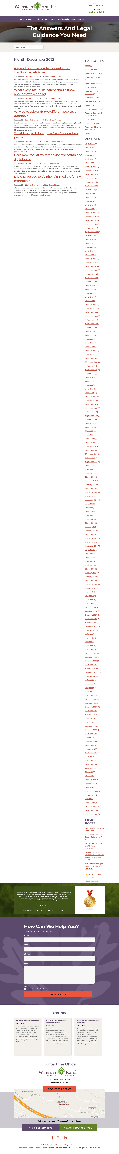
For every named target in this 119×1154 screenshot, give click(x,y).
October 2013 (90, 714)
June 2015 (89, 638)
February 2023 (91, 304)
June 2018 (89, 511)
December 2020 (91, 404)
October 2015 (90, 622)
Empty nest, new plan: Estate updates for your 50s (94, 837)
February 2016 (90, 607)
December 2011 (90, 745)
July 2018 (89, 508)
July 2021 (89, 377)
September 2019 (91, 462)
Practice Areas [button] (40, 19)
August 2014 (90, 676)
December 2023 (91, 266)
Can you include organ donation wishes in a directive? (94, 866)
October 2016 (90, 588)
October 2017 (90, 542)
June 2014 (89, 684)
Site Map (31, 1148)
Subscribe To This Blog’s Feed (94, 876)
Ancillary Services (43, 910)
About (29, 19)
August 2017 (90, 550)
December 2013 (91, 707)
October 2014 (90, 669)
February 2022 (91, 351)
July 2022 (89, 331)
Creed (87, 66)
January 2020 (90, 446)
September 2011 (91, 753)
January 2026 (90, 170)
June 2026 (89, 151)
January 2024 (90, 262)
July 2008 (89, 799)
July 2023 (89, 285)
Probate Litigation (56, 141)
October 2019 (90, 458)
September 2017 (91, 546)
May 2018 (89, 515)
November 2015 (91, 619)
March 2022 (90, 347)
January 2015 (90, 657)
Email (27, 945)
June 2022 (89, 335)
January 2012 (90, 741)
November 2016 (91, 584)
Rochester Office (59, 1089)
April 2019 (89, 473)
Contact (80, 19)
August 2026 (90, 144)
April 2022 (89, 343)
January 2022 (90, 354)
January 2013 (90, 726)
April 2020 (89, 435)
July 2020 (89, 423)
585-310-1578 (96, 12)
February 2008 (91, 806)
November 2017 (91, 538)
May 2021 (89, 385)
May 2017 (89, 561)
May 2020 (89, 431)
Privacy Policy (41, 1148)
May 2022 (89, 339)
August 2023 (90, 282)
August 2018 (90, 504)
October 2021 (90, 366)
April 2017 (89, 565)
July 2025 (89, 193)
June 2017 (89, 557)
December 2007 (91, 810)
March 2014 (89, 695)
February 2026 (91, 167)
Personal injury (91, 101)
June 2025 (89, 197)
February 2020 (91, 442)
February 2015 (90, 653)
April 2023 (89, 297)
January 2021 (90, 400)
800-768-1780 (96, 5)
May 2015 (89, 642)
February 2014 (90, 699)
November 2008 (91, 791)
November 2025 (91, 178)
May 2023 (89, 293)
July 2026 (89, 147)
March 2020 (90, 439)
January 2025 (90, 216)
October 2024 (90, 228)
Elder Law (89, 69)
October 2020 (90, 412)
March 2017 (89, 569)
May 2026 (89, 155)
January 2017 (90, 577)
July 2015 (89, 634)
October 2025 (90, 182)
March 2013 (89, 722)
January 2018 (90, 531)
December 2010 (91, 764)
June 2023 (89, 289)
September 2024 (91, 232)
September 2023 (91, 278)
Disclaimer (28, 986)
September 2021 (91, 370)
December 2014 (91, 661)
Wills (87, 133)
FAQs (52, 19)
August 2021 (90, 373)
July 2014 (89, 680)
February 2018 (90, 527)
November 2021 (91, 362)
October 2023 (90, 274)
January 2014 (90, 703)
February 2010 (90, 780)
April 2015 (89, 645)
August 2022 (90, 327)
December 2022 (91, 312)
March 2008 (90, 803)
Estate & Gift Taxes (92, 73)
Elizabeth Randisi (31, 77)
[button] (17, 900)
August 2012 (90, 737)
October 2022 (90, 320)
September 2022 (91, 324)
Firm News (89, 87)
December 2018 (91, 488)
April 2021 (89, 389)
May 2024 (89, 247)
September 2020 (91, 416)
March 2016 (89, 603)
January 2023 (90, 308)
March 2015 (89, 649)
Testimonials (63, 19)
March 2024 (90, 255)
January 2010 (90, 783)
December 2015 (91, 615)
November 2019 (91, 454)
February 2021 (90, 396)
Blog (73, 19)
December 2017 (91, 534)
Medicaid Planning (92, 98)
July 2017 (89, 553)
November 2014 (91, 665)
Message (27, 963)
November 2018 (91, 492)
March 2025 (90, 209)
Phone (27, 954)
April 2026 (89, 159)
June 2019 (89, 465)
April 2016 (89, 600)
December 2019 (91, 450)
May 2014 (89, 688)
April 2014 (89, 691)
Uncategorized (91, 123)
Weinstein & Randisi (54, 1145)
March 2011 (89, 760)
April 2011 (89, 757)
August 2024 (90, 236)
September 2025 (91, 186)
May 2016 (89, 596)
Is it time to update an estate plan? (27, 1020)
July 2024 (89, 239)
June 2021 (89, 381)
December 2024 (91, 220)
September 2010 (91, 768)
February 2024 (91, 259)
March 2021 (89, 393)
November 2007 (91, 814)
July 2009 (89, 787)
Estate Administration (94, 77)
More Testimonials (26, 910)
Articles (60, 910)
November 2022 (91, 316)
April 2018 (89, 519)
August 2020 (90, 419)
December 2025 (91, 174)
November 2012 (91, 734)
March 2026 (90, 163)
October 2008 (90, 795)
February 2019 (90, 481)
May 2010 (89, 772)
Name (26, 935)
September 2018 (91, 500)
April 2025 (89, 205)
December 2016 (91, 580)
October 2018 (90, 496)
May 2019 (89, 469)
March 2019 (89, 477)
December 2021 (91, 358)
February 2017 (90, 573)
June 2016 (89, 592)
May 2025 (89, 201)
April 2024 (89, 251)
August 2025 (90, 190)
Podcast (88, 105)
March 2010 (89, 776)
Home (21, 19)
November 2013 (91, 711)
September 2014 (91, 672)
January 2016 (90, 611)
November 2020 (91, 408)
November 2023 (91, 270)
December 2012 (91, 730)
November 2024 (91, 224)
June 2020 (89, 427)
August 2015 (90, 630)
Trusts (87, 119)
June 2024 (89, 243)
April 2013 (89, 718)
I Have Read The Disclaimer (38, 989)
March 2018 (89, 523)
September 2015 (91, 626)
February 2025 (90, 213)
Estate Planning (56, 77)
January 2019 (90, 485)
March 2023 (90, 301)
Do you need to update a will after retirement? (94, 845)
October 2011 (90, 749)
